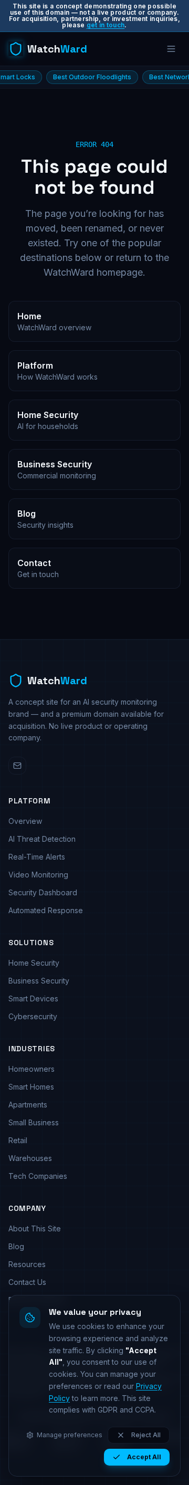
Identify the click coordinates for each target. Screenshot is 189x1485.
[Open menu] (171, 48)
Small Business (33, 1122)
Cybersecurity (32, 1016)
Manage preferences (69, 1435)
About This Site (34, 1228)
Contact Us (27, 1282)
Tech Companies (37, 1176)
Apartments (27, 1104)
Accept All (144, 1457)
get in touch (106, 25)
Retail (17, 1140)
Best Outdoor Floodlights (74, 77)
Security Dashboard (42, 892)
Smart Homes (31, 1086)
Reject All (146, 1435)
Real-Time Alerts (36, 856)
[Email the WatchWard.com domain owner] (17, 766)
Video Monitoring (38, 874)
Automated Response (45, 910)
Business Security (38, 980)
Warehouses (30, 1158)
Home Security (33, 962)
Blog (16, 1246)
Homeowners (31, 1068)
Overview (25, 821)
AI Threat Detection (42, 838)
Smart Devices (33, 998)
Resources (27, 1264)
